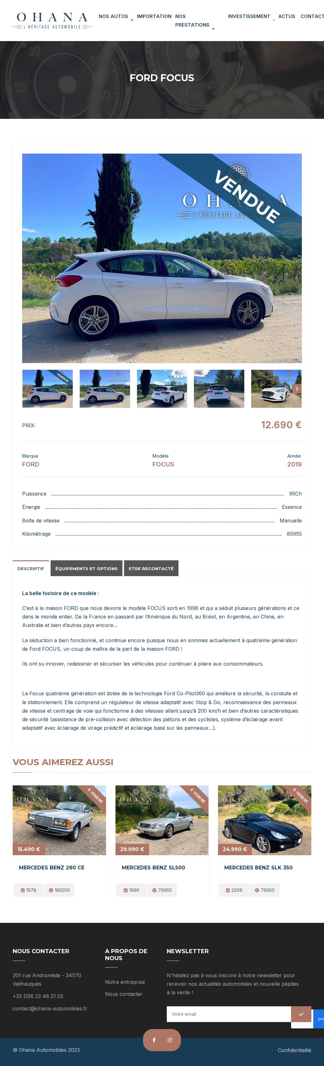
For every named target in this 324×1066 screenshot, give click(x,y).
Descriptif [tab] (30, 568)
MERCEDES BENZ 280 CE (51, 868)
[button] (162, 258)
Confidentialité (294, 1050)
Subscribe (301, 1014)
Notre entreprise (125, 982)
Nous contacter (124, 994)
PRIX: (28, 425)
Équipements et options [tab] (86, 568)
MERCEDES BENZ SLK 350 (258, 868)
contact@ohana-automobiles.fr (50, 1008)
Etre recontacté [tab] (151, 568)
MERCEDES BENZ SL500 (153, 868)
